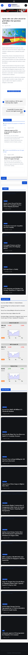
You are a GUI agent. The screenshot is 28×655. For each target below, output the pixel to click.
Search (3, 178)
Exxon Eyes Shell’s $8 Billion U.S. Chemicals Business (11, 302)
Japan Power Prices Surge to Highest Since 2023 (10, 313)
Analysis (5, 223)
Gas (3, 25)
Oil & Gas (5, 456)
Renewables (5, 529)
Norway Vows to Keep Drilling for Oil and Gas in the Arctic (13, 310)
